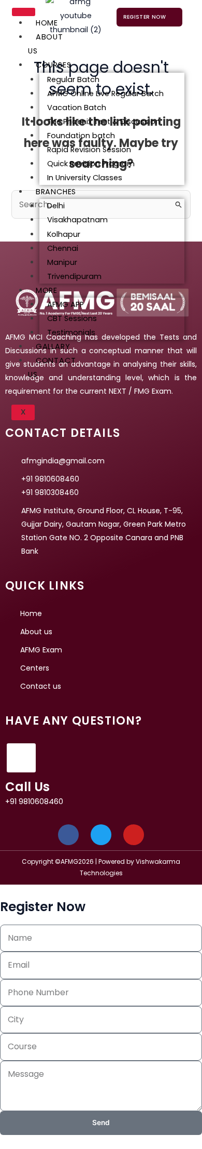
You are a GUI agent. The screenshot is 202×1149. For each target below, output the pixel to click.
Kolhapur (63, 234)
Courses (53, 65)
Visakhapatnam (77, 220)
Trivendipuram (74, 276)
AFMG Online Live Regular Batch (105, 93)
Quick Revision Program (91, 163)
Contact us (52, 367)
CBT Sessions (72, 318)
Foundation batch (81, 135)
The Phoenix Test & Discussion (103, 121)
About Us (45, 44)
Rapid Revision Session (89, 149)
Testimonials (71, 332)
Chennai (62, 248)
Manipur (62, 262)
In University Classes (84, 177)
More (46, 290)
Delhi (56, 206)
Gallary (53, 346)
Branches (56, 191)
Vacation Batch (76, 107)
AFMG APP (65, 304)
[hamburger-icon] (23, 12)
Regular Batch (73, 79)
